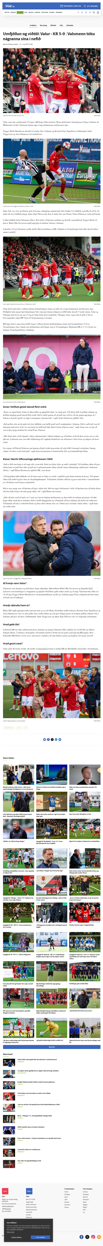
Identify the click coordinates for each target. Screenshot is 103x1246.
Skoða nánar (10, 1232)
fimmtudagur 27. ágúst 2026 (72, 6)
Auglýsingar (29, 1202)
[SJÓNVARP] (86, 12)
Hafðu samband (31, 1204)
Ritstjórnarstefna (31, 1207)
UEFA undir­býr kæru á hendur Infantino (31, 1127)
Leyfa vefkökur (40, 1237)
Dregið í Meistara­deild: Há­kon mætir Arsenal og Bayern (36, 1082)
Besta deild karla (9, 727)
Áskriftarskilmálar (31, 1210)
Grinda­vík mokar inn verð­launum (29, 1149)
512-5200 (32, 1199)
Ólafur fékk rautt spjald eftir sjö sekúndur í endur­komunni (37, 1059)
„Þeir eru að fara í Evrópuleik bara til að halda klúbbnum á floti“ (39, 1104)
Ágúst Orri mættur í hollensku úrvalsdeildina (84, 841)
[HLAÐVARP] (82, 12)
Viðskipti (67, 1194)
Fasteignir (86, 1194)
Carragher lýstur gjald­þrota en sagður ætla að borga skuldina (38, 1071)
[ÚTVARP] (90, 12)
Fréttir (66, 1192)
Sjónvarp (67, 1205)
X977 (84, 1210)
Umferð (28, 1215)
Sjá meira (52, 1047)
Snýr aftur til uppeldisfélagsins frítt (29, 1161)
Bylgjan (85, 1205)
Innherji (85, 1192)
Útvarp (66, 1207)
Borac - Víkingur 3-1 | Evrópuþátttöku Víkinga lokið (35, 1116)
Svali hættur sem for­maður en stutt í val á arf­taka (34, 1093)
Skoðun (66, 1202)
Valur (19, 727)
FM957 (85, 1207)
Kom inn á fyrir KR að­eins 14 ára (80, 814)
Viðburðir (86, 1199)
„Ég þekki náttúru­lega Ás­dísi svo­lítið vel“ (49, 1040)
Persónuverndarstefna (9, 1204)
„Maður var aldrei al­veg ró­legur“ (14, 841)
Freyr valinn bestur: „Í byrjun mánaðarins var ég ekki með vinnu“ (39, 1138)
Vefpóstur (29, 1217)
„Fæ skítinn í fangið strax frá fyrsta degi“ (49, 871)
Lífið (65, 1199)
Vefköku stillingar (16, 1237)
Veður (85, 1202)
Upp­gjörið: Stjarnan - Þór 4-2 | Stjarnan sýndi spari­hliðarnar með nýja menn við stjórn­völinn (84, 957)
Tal (84, 1212)
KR (25, 727)
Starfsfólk (29, 1212)
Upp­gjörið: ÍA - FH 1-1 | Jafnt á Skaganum (17, 954)
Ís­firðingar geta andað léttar (78, 984)
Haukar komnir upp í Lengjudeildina (81, 925)
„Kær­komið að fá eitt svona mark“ (80, 1011)
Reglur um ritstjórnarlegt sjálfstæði (10, 1200)
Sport (66, 1197)
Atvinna (85, 1197)
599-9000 (8, 1211)
